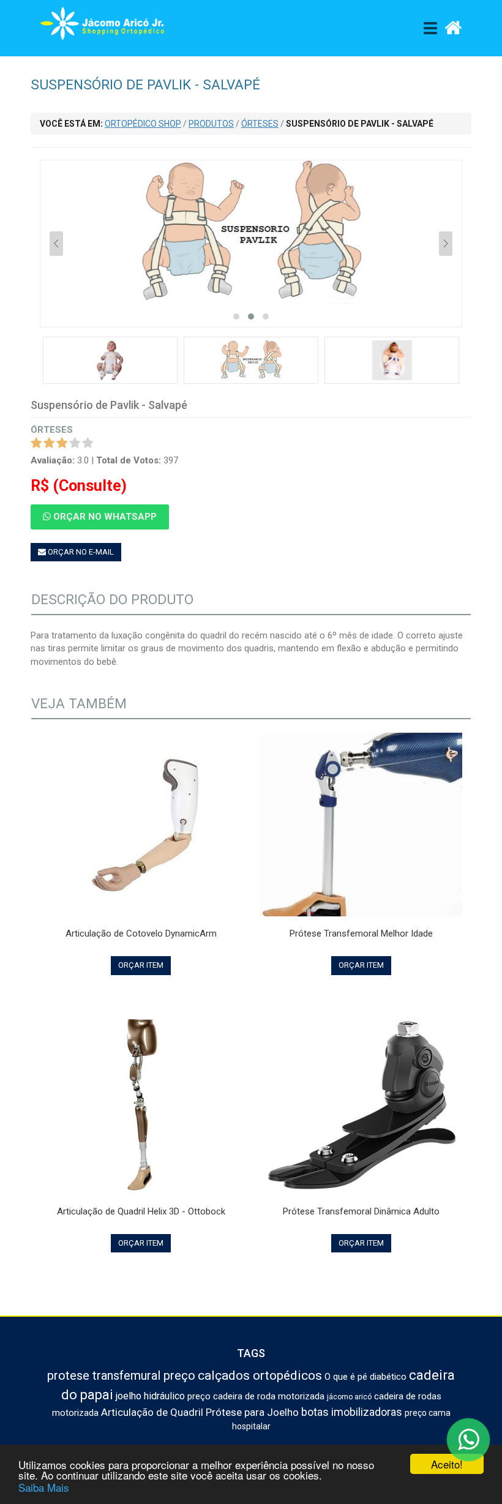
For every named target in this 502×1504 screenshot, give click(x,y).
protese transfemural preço (121, 1375)
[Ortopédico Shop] (107, 26)
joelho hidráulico (150, 1396)
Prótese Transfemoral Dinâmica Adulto (361, 1211)
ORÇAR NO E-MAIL (80, 551)
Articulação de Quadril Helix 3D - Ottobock (141, 1211)
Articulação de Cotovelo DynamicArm (141, 933)
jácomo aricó (349, 1397)
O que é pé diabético (365, 1376)
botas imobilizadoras (351, 1411)
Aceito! (447, 1464)
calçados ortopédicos (260, 1375)
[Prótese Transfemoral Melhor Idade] (361, 824)
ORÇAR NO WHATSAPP (104, 516)
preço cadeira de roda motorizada (255, 1396)
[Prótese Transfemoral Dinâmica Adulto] (361, 1102)
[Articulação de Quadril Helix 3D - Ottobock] (141, 1102)
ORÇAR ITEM (140, 965)
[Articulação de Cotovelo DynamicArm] (141, 825)
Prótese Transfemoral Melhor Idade (361, 933)
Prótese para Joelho (252, 1412)
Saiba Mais (43, 1487)
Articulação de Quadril (152, 1412)
